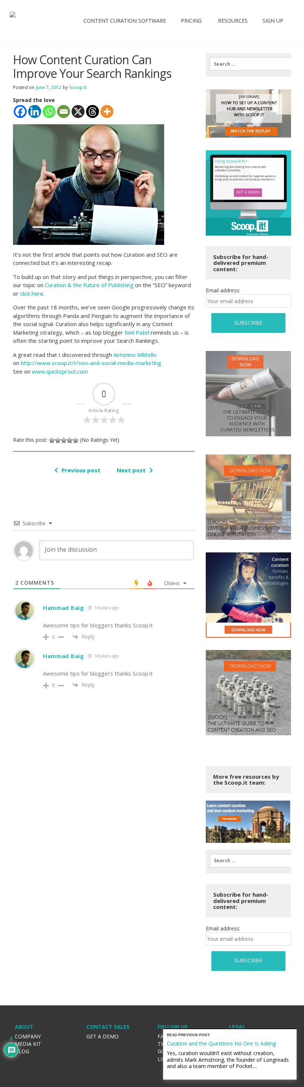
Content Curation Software (124, 20)
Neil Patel (137, 332)
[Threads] (92, 111)
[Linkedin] (34, 111)
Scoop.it (77, 87)
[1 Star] (52, 440)
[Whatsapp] (49, 111)
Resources (232, 20)
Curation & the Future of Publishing (89, 285)
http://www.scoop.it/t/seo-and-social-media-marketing (91, 363)
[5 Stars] (76, 440)
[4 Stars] (70, 440)
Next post (131, 470)
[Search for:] (248, 63)
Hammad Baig (63, 607)
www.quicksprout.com (60, 371)
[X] (78, 111)
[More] (106, 111)
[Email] (63, 111)
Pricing (191, 20)
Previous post (81, 470)
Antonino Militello (134, 354)
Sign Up (272, 20)
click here (31, 293)
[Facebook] (20, 111)
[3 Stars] (64, 440)
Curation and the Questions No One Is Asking (221, 1043)
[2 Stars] (58, 440)
